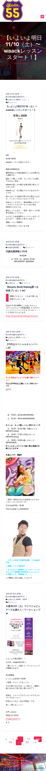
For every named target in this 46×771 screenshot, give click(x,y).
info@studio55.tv (13, 719)
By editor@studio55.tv (15, 97)
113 (10, 742)
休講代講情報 (13, 247)
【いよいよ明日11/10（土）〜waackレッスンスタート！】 (21, 108)
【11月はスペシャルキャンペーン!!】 (22, 346)
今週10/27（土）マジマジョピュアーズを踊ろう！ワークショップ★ (23, 610)
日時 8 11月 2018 (12, 242)
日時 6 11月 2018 (12, 277)
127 (27, 742)
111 (28, 739)
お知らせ (11, 100)
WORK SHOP (21, 599)
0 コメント (12, 102)
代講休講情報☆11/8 (16, 251)
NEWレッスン (21, 100)
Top (44, 769)
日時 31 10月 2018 (13, 332)
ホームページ (21, 63)
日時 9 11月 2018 (12, 94)
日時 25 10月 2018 (13, 594)
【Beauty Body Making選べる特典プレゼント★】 (22, 289)
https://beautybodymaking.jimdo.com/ (22, 316)
